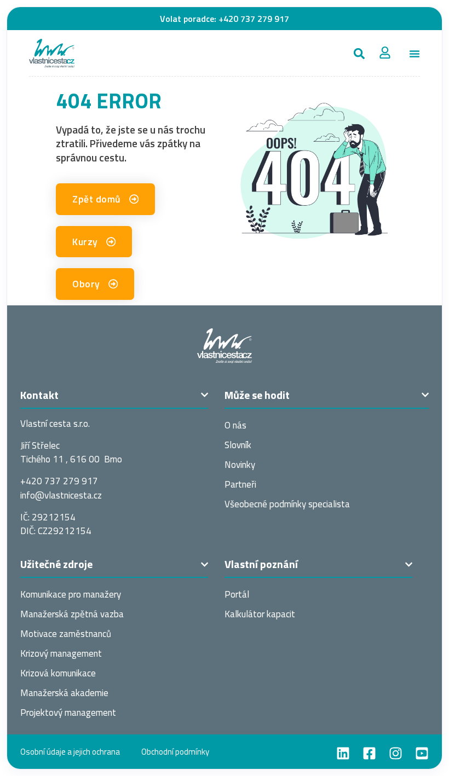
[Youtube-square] (422, 753)
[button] (359, 53)
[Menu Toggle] (414, 53)
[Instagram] (395, 753)
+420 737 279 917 (253, 18)
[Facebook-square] (369, 753)
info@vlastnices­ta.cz (61, 495)
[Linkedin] (343, 753)
